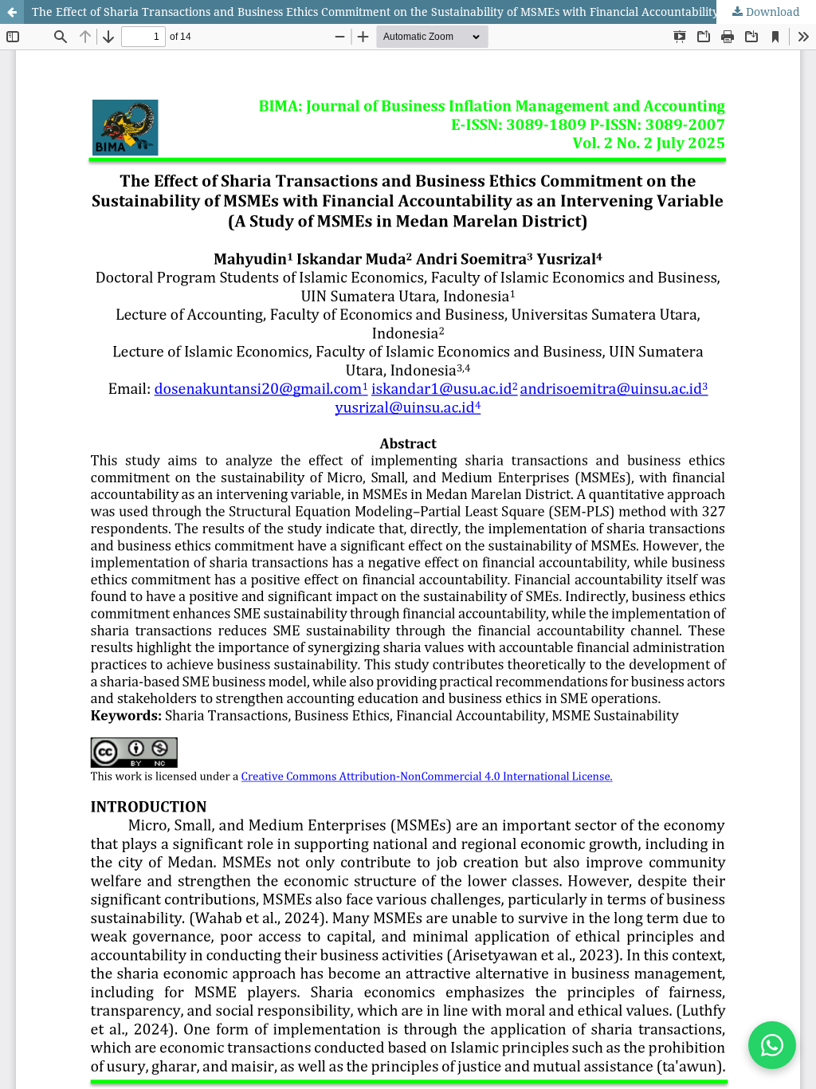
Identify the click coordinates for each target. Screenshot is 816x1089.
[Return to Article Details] (12, 12)
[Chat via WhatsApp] (772, 1045)
